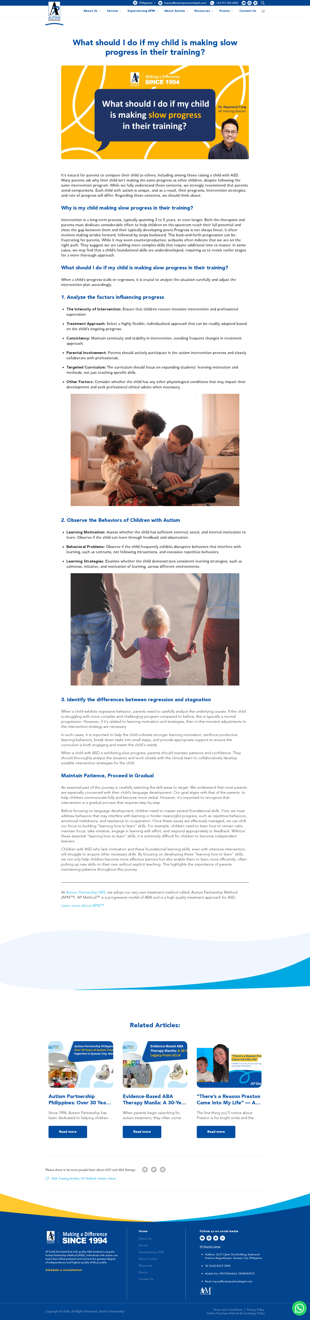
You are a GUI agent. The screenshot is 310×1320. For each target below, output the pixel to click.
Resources (202, 10)
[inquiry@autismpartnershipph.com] (160, 3)
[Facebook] (249, 3)
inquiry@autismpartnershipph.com (185, 3)
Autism (102, 1178)
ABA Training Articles (65, 1178)
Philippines (145, 3)
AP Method (88, 1178)
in (213, 1281)
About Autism (174, 10)
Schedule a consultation (63, 1270)
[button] (262, 3)
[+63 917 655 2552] (212, 3)
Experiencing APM (141, 10)
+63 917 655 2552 (227, 3)
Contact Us (247, 10)
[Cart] (263, 11)
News (112, 1178)
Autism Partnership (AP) (85, 892)
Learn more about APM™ (82, 906)
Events (225, 10)
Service (112, 10)
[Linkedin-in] (222, 1238)
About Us (90, 10)
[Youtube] (244, 3)
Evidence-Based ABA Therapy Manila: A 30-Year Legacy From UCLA (154, 1103)
